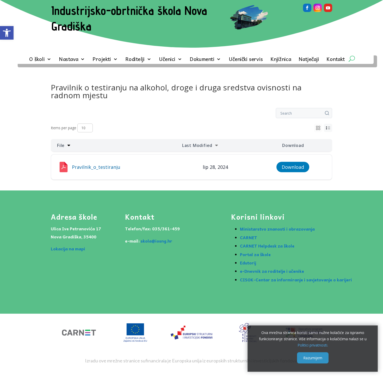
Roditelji (135, 60)
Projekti (101, 60)
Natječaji (309, 60)
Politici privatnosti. (313, 344)
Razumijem (312, 357)
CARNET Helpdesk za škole (267, 245)
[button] (7, 33)
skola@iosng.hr (156, 240)
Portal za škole (255, 254)
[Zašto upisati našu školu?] (249, 30)
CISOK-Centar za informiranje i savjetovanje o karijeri (296, 279)
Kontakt (335, 60)
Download (293, 167)
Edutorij (248, 262)
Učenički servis (246, 60)
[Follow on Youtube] (328, 8)
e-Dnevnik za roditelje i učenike (272, 271)
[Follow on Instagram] (317, 8)
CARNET (248, 237)
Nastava (68, 60)
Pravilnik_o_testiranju (96, 167)
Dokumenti (202, 60)
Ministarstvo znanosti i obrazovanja (277, 228)
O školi (37, 60)
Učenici (167, 60)
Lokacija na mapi (68, 248)
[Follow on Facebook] (307, 8)
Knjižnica (280, 60)
